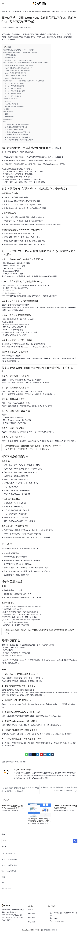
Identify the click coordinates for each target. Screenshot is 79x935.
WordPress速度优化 (9, 871)
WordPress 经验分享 (9, 865)
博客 (3, 883)
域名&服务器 (6, 888)
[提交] (75, 841)
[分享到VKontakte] (45, 754)
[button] (3, 3)
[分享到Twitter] (37, 754)
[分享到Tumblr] (52, 754)
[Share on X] (34, 754)
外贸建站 (54, 147)
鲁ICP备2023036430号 (49, 930)
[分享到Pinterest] (41, 754)
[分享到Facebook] (30, 754)
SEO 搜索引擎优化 (8, 854)
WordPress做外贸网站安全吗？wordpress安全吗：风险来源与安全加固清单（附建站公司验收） (13, 807)
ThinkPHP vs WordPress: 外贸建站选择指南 (65, 807)
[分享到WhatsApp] (26, 754)
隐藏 (9, 47)
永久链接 (19, 762)
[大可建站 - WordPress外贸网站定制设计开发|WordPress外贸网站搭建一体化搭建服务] (39, 3)
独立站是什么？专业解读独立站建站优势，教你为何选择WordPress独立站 (39, 820)
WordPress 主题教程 (9, 859)
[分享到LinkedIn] (49, 754)
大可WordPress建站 (25, 27)
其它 (12, 762)
